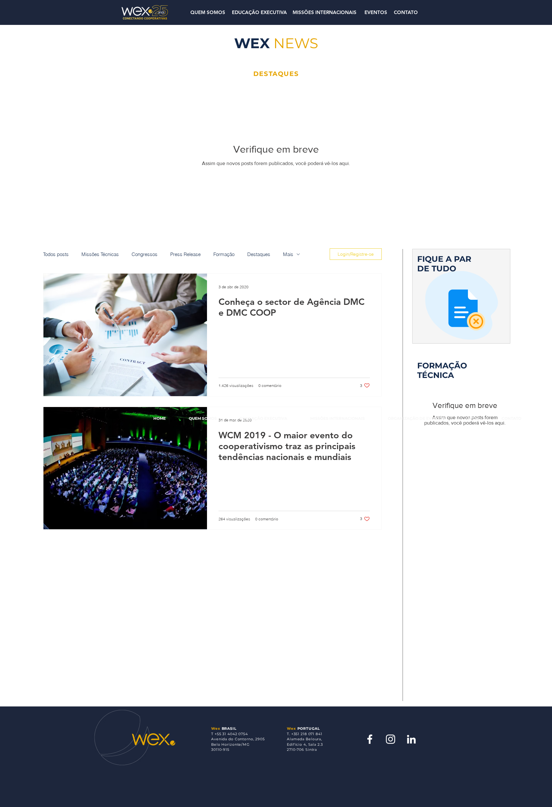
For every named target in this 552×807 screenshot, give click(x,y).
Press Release (185, 254)
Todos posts (56, 254)
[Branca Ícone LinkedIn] (411, 739)
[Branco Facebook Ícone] (370, 739)
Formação (223, 254)
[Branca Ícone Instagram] (390, 739)
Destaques (258, 254)
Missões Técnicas (100, 254)
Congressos (144, 254)
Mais (288, 254)
